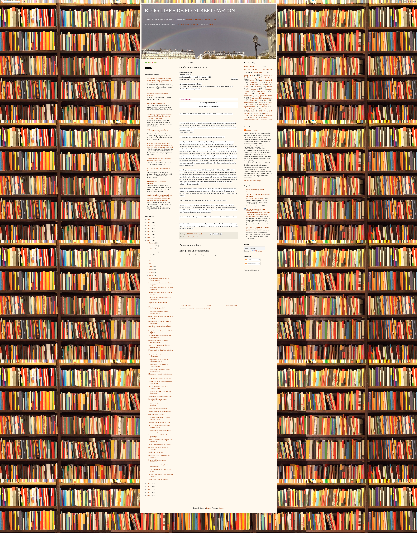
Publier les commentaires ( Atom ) (199, 309)
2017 (149, 487)
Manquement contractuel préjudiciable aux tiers (160, 375)
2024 (149, 225)
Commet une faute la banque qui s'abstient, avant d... (158, 341)
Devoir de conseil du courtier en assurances (156, 182)
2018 (149, 483)
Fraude (246, 115)
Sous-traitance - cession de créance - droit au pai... (159, 322)
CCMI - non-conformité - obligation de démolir (160, 317)
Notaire (258, 86)
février (151, 272)
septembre (152, 252)
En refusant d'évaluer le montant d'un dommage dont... (159, 336)
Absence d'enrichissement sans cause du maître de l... (160, 289)
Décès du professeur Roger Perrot (157, 103)
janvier (151, 275)
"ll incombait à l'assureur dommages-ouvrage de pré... (159, 431)
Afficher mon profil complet (252, 181)
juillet (151, 258)
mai (150, 264)
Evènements (264, 119)
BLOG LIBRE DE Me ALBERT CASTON (190, 10)
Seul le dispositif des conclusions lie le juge (158, 169)
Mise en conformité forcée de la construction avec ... (158, 387)
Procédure (251, 66)
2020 (149, 237)
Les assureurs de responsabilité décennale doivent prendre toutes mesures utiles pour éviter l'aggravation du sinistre (160, 80)
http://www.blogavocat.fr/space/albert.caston (201, 19)
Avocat (254, 89)
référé (247, 93)
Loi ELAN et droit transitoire (157, 409)
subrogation (248, 102)
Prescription (268, 75)
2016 (149, 489)
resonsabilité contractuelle (262, 98)
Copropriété (262, 91)
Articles (249, 260)
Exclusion (261, 93)
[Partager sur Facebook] (218, 234)
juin (150, 261)
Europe (256, 113)
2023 (149, 228)
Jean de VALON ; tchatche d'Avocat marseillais (258, 195)
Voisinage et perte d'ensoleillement (159, 422)
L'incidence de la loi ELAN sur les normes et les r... (159, 370)
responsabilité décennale (258, 69)
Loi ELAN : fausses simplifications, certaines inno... (159, 346)
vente (265, 84)
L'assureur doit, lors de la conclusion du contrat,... (159, 392)
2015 (149, 492)
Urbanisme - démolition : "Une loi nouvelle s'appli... (159, 418)
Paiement (253, 100)
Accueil (208, 305)
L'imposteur (250, 231)
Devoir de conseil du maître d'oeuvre (159, 411)
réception (269, 82)
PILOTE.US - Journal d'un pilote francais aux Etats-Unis (257, 228)
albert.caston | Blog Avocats (255, 189)
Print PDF (152, 63)
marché (247, 86)
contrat (252, 80)
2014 (149, 495)
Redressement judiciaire (251, 119)
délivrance (253, 117)
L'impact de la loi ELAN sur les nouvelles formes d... (158, 360)
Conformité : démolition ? (156, 452)
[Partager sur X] (216, 234)
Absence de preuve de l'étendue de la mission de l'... (159, 298)
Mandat (270, 102)
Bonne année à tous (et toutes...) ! (158, 479)
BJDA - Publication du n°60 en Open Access (159, 470)
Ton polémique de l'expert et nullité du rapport (160, 332)
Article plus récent (185, 305)
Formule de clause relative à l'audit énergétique (157, 94)
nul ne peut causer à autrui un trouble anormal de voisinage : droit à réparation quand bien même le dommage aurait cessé (160, 145)
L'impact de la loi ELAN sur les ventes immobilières (160, 356)
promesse (257, 115)
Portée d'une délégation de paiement (159, 444)
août (150, 255)
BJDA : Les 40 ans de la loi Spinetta (159, 379)
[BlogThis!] (214, 234)
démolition (196, 237)
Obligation (264, 107)
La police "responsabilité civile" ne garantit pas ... (159, 436)
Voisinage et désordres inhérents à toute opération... (160, 405)
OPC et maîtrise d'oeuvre (156, 414)
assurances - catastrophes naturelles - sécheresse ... (159, 456)
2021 (149, 234)
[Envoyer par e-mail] (211, 234)
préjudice (249, 75)
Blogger (221, 508)
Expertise (253, 84)
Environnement (267, 109)
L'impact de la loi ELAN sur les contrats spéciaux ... (158, 365)
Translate (259, 251)
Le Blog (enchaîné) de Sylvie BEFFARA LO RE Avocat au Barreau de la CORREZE (258, 211)
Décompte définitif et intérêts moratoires (157, 461)
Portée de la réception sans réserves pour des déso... (159, 426)
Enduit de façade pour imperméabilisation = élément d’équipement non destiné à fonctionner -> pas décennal (159, 116)
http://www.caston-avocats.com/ (188, 24)
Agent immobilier (250, 107)
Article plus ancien (231, 305)
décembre (152, 243)
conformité (189, 237)
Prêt (260, 102)
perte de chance (266, 95)
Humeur (269, 86)
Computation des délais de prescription (160, 396)
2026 (149, 219)
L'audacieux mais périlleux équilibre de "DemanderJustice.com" (159, 159)
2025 (149, 223)
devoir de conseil (266, 80)
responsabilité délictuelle (262, 77)
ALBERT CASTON (252, 130)
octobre (151, 249)
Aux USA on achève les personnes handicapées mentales (256, 215)
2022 (149, 231)
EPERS (265, 113)
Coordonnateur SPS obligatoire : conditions (158, 448)
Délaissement (265, 117)
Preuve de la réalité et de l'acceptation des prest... (160, 293)
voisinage (255, 82)
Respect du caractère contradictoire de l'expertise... (160, 284)
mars (150, 270)
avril (150, 267)
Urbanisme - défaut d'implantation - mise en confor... (159, 466)
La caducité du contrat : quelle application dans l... (157, 400)
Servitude (251, 111)
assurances (259, 72)
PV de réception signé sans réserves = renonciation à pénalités (158, 131)
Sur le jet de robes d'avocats (254, 198)
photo (270, 119)
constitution (268, 115)
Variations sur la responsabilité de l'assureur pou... (158, 279)
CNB (261, 111)
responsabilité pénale (251, 109)
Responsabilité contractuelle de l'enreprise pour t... (157, 303)
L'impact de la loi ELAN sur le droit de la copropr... (160, 351)
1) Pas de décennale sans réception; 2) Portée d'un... (160, 441)
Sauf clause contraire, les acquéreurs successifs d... (159, 327)
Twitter (211, 24)
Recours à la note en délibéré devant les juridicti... (160, 475)
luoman (208, 508)
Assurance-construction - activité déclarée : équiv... (158, 313)
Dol (265, 100)
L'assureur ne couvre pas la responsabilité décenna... (156, 308)
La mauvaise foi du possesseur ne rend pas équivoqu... (160, 382)
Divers (251, 105)
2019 (149, 240)
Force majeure (263, 105)
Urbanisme (248, 95)
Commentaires (251, 264)
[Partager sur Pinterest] (221, 234)
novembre (152, 246)
